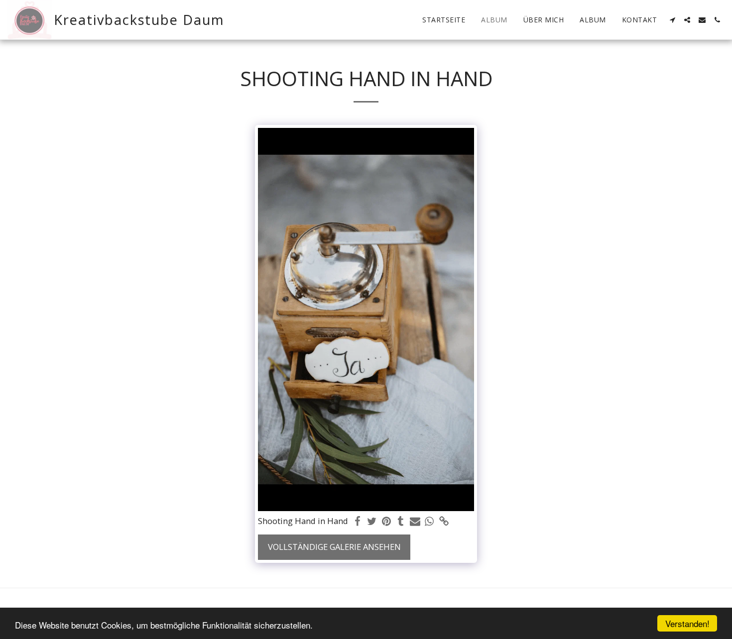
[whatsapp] (429, 521)
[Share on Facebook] (358, 521)
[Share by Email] (415, 521)
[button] (672, 19)
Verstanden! (687, 623)
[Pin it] (386, 521)
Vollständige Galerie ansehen (334, 546)
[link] (444, 521)
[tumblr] (400, 521)
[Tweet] (372, 521)
